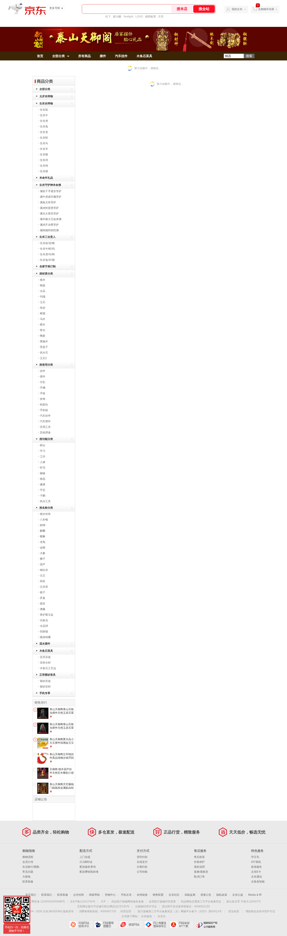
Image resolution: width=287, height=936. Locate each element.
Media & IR (255, 894)
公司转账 (142, 871)
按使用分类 (46, 364)
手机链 (44, 410)
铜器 (42, 285)
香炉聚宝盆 (46, 614)
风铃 (42, 581)
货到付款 (142, 857)
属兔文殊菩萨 (48, 202)
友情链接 (142, 894)
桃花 (42, 478)
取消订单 (199, 876)
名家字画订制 (47, 266)
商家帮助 (94, 894)
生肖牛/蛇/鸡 (47, 248)
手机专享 (44, 693)
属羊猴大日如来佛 (50, 219)
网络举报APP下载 (181, 924)
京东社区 (174, 894)
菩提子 (44, 347)
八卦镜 (44, 519)
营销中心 (110, 894)
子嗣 (42, 495)
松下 (108, 16)
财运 (42, 445)
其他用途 (45, 432)
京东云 (162, 916)
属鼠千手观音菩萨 (50, 191)
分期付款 (142, 866)
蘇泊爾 (117, 16)
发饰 (42, 399)
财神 (42, 525)
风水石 (44, 352)
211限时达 (86, 861)
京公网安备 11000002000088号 (45, 901)
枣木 (42, 330)
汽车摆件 (45, 421)
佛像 (42, 609)
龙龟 (42, 542)
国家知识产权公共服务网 (206, 924)
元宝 (42, 575)
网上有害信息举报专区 (156, 924)
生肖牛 (44, 115)
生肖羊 (44, 148)
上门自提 (85, 857)
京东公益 (237, 894)
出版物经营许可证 (146, 906)
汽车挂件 (121, 56)
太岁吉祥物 (46, 96)
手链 (42, 393)
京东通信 (256, 876)
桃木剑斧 (45, 514)
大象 (42, 553)
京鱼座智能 (258, 881)
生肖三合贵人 (47, 236)
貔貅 (42, 536)
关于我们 (30, 894)
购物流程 (27, 857)
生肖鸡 (44, 160)
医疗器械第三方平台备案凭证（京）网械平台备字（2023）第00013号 (180, 911)
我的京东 (237, 9)
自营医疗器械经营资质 (162, 901)
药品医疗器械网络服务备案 (127, 901)
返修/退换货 (201, 871)
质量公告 (205, 894)
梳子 (42, 592)
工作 (42, 456)
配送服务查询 (88, 866)
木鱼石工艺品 (48, 668)
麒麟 (42, 530)
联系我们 (46, 894)
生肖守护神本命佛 (50, 184)
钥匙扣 (44, 404)
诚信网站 (131, 924)
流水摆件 (44, 643)
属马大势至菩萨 (49, 213)
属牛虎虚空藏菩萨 (50, 196)
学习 (42, 450)
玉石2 (43, 358)
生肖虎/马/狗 (47, 254)
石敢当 (44, 620)
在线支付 (142, 861)
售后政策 (199, 857)
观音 (42, 603)
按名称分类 (46, 507)
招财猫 (44, 631)
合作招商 (78, 894)
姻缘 (42, 473)
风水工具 (45, 501)
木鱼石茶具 (144, 56)
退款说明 (199, 866)
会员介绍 (27, 861)
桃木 (42, 279)
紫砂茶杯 (45, 686)
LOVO (139, 16)
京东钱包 (146, 916)
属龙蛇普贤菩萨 (49, 208)
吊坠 (42, 382)
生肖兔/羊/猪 (47, 259)
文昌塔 (44, 586)
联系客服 (27, 881)
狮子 (42, 558)
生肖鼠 (44, 109)
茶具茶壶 (45, 657)
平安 (42, 490)
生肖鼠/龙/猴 (47, 243)
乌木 (42, 319)
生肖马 (44, 143)
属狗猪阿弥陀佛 (49, 230)
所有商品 (84, 56)
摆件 (103, 56)
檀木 (42, 324)
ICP (103, 901)
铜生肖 (44, 570)
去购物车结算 (266, 9)
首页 (40, 56)
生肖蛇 (44, 137)
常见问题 (27, 871)
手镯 (42, 387)
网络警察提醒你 (105, 924)
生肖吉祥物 (46, 103)
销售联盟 (158, 894)
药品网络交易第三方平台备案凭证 (201, 901)
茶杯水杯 (45, 662)
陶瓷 (42, 335)
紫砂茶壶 (45, 681)
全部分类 (58, 56)
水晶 (42, 291)
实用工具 (45, 426)
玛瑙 (42, 296)
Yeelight (128, 16)
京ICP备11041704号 (82, 901)
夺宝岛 (255, 857)
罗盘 (42, 598)
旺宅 (42, 467)
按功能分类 (46, 439)
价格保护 (199, 861)
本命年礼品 (46, 177)
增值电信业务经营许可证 (260, 911)
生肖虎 (44, 120)
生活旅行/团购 (30, 866)
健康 (42, 484)
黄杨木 (44, 341)
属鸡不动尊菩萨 (49, 224)
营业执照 (233, 911)
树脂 (42, 313)
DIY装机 (256, 861)
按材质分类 (46, 273)
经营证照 (125, 911)
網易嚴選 (150, 16)
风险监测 (190, 894)
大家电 (26, 876)
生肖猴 (44, 154)
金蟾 (42, 547)
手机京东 (126, 894)
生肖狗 (44, 165)
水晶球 (44, 626)
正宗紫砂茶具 (47, 674)
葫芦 (42, 564)
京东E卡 (256, 871)
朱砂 (42, 307)
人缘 (42, 462)
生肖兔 (44, 126)
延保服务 (256, 866)
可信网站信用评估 (80, 924)
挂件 (42, 371)
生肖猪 (44, 171)
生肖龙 (44, 132)
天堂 (160, 16)
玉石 (42, 302)
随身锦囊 (45, 637)
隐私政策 (221, 894)
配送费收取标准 (89, 871)
